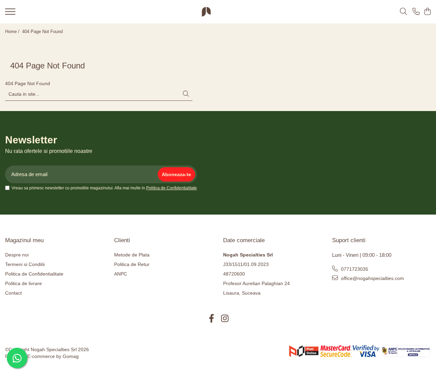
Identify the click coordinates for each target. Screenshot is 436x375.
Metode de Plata (132, 254)
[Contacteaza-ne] (416, 12)
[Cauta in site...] (403, 12)
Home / (13, 31)
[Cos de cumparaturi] (427, 12)
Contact (13, 293)
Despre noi (17, 254)
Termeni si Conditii (25, 264)
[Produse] (10, 14)
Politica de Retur (132, 264)
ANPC (120, 274)
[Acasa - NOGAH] (206, 11)
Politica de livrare (23, 283)
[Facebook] (211, 319)
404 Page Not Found (42, 31)
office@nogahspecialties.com (372, 278)
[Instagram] (225, 319)
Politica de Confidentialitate (171, 188)
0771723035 (354, 269)
